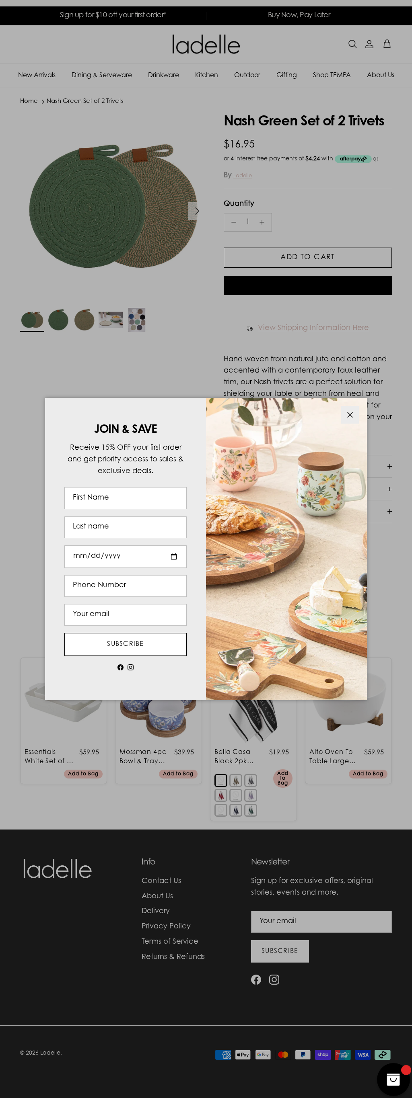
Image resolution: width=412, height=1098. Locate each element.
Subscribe (125, 644)
